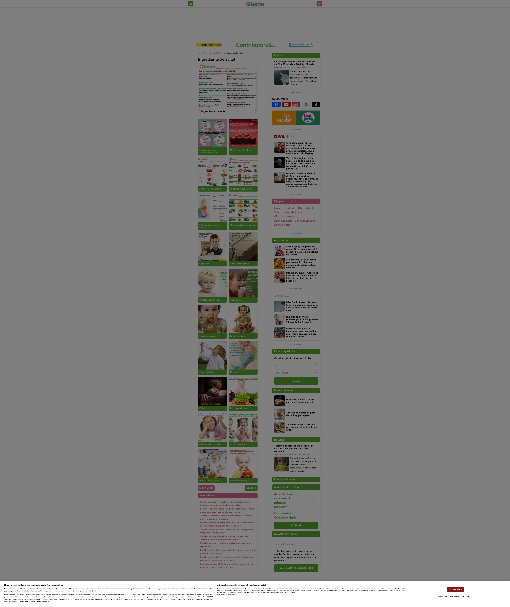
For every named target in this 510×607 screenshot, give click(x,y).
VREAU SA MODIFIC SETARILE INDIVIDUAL (455, 597)
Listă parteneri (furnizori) (226, 595)
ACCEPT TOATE (455, 589)
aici (195, 597)
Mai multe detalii (90, 591)
